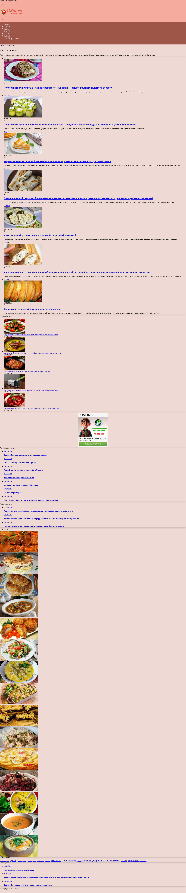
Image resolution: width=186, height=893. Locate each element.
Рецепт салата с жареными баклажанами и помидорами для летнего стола (31, 335)
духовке (29, 861)
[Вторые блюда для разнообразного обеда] (19, 704)
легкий (38, 861)
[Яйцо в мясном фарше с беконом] (19, 638)
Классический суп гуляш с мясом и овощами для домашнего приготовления (31, 408)
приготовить (56, 861)
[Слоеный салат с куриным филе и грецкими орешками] (19, 573)
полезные (47, 861)
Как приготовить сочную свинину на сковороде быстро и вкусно (27, 371)
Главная (7, 25)
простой (79, 861)
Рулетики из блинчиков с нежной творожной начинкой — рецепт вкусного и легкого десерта (58, 87)
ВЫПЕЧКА (8, 32)
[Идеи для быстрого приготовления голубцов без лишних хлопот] (19, 595)
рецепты (100, 860)
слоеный (123, 861)
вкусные (7, 861)
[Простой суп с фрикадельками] (19, 682)
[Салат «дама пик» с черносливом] (19, 791)
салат (109, 860)
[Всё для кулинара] (11, 14)
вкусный (13, 861)
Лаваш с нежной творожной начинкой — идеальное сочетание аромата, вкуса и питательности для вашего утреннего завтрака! (78, 198)
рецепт (85, 860)
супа (131, 861)
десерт (24, 861)
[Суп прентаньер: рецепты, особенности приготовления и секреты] (19, 617)
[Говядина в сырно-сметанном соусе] (19, 747)
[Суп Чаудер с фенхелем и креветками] (19, 856)
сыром (135, 861)
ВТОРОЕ (7, 28)
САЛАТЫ (7, 30)
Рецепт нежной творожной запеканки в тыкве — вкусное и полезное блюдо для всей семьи (57, 161)
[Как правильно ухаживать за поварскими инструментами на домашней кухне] (14, 388)
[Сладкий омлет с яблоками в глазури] (19, 769)
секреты (116, 861)
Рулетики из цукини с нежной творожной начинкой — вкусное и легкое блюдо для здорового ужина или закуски (69, 124)
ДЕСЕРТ (7, 33)
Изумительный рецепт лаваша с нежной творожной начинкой (40, 235)
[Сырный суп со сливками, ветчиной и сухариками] (19, 812)
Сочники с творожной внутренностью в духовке (32, 309)
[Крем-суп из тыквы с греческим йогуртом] (19, 834)
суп (127, 861)
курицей (33, 861)
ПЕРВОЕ (7, 26)
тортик (140, 861)
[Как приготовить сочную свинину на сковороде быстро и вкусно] (14, 370)
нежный (42, 861)
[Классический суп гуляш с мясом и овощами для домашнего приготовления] (14, 407)
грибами (19, 861)
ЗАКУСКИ (7, 35)
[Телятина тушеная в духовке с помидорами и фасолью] (19, 551)
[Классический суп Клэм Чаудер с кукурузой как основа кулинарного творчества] (14, 351)
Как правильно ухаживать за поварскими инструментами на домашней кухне (31, 390)
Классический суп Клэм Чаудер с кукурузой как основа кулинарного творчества (32, 353)
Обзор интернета (14, 39)
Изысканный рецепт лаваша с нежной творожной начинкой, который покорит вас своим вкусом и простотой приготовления (77, 272)
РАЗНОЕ (7, 37)
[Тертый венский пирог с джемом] (19, 725)
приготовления (69, 860)
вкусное (2, 861)
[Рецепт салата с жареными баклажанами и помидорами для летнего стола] (14, 333)
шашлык (144, 861)
